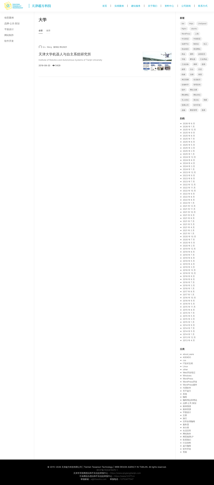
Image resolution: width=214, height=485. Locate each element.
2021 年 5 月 (189, 224)
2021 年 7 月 (188, 221)
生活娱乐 (196, 79)
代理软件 (187, 388)
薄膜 (205, 100)
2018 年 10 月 (189, 273)
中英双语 (196, 39)
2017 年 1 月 (188, 294)
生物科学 (185, 85)
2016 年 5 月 (189, 303)
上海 (197, 34)
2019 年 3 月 (189, 267)
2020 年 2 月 (189, 245)
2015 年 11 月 (189, 306)
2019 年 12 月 (189, 248)
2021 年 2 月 (188, 230)
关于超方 (187, 391)
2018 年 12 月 (189, 270)
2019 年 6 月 (189, 258)
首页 (104, 5)
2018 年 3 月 (189, 285)
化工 (205, 44)
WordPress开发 (190, 381)
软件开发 (9, 40)
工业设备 (185, 64)
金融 (183, 110)
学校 (183, 59)
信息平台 (185, 44)
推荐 (183, 69)
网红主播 (193, 90)
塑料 (191, 54)
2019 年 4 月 (189, 264)
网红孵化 (185, 95)
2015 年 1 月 (188, 322)
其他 (185, 394)
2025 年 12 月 (189, 129)
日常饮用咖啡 (189, 421)
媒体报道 (187, 406)
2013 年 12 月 (189, 337)
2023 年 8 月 (189, 178)
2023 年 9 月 (189, 175)
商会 (183, 54)
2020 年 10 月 (189, 236)
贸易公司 (185, 105)
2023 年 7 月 (189, 181)
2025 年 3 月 (189, 148)
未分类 (186, 427)
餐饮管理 (193, 110)
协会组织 (185, 49)
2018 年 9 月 (189, 276)
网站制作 (9, 35)
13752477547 (126, 479)
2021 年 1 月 (188, 233)
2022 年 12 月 (189, 184)
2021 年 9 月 (189, 215)
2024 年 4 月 (189, 163)
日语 (200, 69)
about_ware (188, 354)
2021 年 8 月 (189, 218)
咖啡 (185, 397)
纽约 (183, 90)
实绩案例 (119, 5)
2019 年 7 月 (189, 255)
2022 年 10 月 (189, 190)
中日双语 (185, 39)
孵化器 (192, 59)
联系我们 (187, 439)
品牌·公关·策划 (12, 23)
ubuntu (194, 28)
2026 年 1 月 (189, 126)
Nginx (184, 28)
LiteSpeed (202, 23)
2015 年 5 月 (189, 316)
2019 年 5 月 (189, 261)
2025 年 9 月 (189, 132)
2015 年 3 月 (189, 319)
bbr (183, 23)
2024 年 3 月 (189, 166)
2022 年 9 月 (189, 193)
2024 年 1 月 (189, 169)
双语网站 (196, 49)
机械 (183, 74)
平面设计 (9, 29)
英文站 (196, 100)
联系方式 (202, 5)
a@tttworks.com (98, 479)
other (185, 369)
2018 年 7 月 (189, 282)
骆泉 (203, 110)
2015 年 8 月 (189, 310)
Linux (185, 366)
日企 (191, 69)
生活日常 (187, 430)
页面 (185, 452)
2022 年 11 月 (189, 187)
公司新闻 (186, 5)
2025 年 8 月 (189, 135)
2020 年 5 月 (189, 242)
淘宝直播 (185, 79)
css (184, 360)
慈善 (203, 64)
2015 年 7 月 (189, 313)
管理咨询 (196, 85)
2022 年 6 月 (189, 200)
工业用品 (203, 59)
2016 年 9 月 (189, 300)
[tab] (41, 31)
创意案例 (9, 17)
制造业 (196, 44)
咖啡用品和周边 (190, 400)
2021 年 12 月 (189, 206)
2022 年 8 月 (189, 197)
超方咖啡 (187, 446)
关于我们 (152, 5)
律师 (195, 64)
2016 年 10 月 (189, 297)
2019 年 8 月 (189, 252)
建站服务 (135, 5)
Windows (187, 375)
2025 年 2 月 (189, 151)
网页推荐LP (188, 436)
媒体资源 (187, 409)
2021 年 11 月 (189, 209)
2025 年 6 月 (189, 142)
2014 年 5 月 (189, 331)
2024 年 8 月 (189, 160)
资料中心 (169, 5)
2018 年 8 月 (189, 279)
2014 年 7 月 (189, 328)
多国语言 (201, 54)
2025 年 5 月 (189, 145)
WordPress (186, 34)
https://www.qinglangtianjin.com (125, 473)
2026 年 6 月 (189, 123)
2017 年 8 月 (189, 291)
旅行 (185, 418)
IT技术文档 (188, 363)
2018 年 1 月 (188, 288)
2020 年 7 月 (189, 239)
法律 (191, 74)
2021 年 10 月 (189, 212)
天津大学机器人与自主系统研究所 (65, 54)
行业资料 (187, 443)
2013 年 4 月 (189, 340)
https (191, 23)
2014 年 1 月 (188, 334)
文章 (185, 415)
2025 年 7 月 (189, 138)
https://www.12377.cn (124, 476)
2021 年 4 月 (189, 227)
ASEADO (187, 357)
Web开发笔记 (189, 372)
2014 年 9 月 (189, 325)
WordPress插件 (190, 384)
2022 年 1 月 (188, 203)
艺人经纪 (185, 100)
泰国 (200, 74)
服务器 (186, 424)
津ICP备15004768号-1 (107, 470)
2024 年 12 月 (189, 157)
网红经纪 (196, 95)
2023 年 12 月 (189, 172)
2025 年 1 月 (189, 154)
